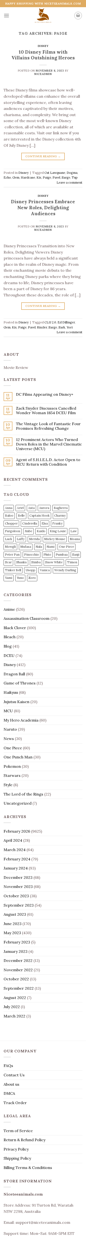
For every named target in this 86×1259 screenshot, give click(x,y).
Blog (8, 646)
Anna (8, 508)
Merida (34, 539)
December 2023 (18, 877)
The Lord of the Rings (23, 794)
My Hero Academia (21, 720)
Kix (39, 177)
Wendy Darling (65, 570)
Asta (31, 508)
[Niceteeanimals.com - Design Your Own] (43, 15)
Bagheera (61, 508)
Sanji (75, 555)
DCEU (9, 655)
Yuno (20, 578)
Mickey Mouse (54, 539)
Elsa (45, 523)
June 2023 (13, 923)
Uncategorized (18, 803)
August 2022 (15, 997)
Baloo (9, 516)
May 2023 (12, 932)
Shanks (21, 562)
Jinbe (28, 531)
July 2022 (12, 1006)
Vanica (45, 570)
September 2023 (19, 905)
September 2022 (19, 988)
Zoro (32, 578)
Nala (39, 547)
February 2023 (17, 942)
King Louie (58, 531)
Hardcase (28, 177)
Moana (75, 539)
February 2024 (17, 859)
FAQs (8, 1065)
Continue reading (43, 156)
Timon (72, 562)
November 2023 (18, 886)
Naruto (10, 729)
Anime (9, 609)
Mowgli (10, 547)
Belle (21, 516)
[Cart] (78, 15)
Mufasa (25, 547)
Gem (15, 177)
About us (11, 1084)
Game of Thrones (20, 683)
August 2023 (15, 914)
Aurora (44, 508)
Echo (7, 177)
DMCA (9, 1093)
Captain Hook (39, 516)
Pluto (47, 555)
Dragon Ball (14, 674)
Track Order (15, 1102)
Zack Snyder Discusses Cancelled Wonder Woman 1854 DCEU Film (46, 410)
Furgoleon (12, 531)
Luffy (21, 539)
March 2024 (15, 849)
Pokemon (12, 766)
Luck (8, 539)
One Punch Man (18, 757)
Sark (62, 327)
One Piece (66, 547)
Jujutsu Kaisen (16, 701)
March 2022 (14, 1016)
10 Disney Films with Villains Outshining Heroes (43, 55)
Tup (75, 177)
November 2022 (18, 969)
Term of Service (18, 1130)
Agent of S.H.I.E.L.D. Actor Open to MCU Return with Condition (48, 462)
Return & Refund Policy (24, 1139)
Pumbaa (62, 555)
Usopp (30, 570)
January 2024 (16, 868)
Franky (57, 523)
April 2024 (13, 840)
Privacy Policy (16, 1149)
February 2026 (17, 831)
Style (8, 784)
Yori (70, 327)
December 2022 (18, 960)
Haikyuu (11, 692)
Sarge (66, 177)
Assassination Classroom (26, 618)
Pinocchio (31, 555)
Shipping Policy (17, 1158)
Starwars (12, 775)
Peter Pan (12, 555)
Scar (8, 562)
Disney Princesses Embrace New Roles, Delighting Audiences (43, 207)
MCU (8, 710)
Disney (43, 46)
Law (73, 531)
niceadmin (43, 74)
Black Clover (15, 627)
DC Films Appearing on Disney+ (44, 394)
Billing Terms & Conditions (28, 1167)
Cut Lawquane (54, 173)
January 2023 (15, 951)
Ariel (20, 508)
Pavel (56, 177)
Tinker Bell (13, 570)
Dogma (72, 173)
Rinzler (42, 327)
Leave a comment (69, 183)
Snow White (54, 562)
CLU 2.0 (50, 322)
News (9, 738)
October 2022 (16, 979)
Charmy (60, 516)
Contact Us (14, 1075)
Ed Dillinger (66, 322)
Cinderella (29, 523)
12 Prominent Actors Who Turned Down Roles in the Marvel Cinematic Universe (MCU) (49, 444)
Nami (50, 547)
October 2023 (16, 895)
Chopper (11, 523)
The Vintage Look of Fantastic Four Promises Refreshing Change (48, 426)
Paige (47, 177)
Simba (36, 562)
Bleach (10, 636)
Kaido (41, 531)
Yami (8, 578)
